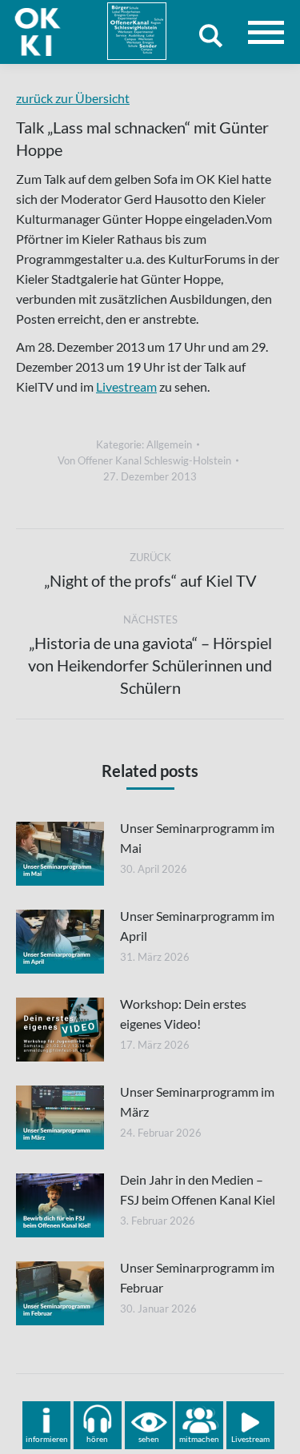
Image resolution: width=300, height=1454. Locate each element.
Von (144, 460)
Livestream (126, 386)
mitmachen (199, 1439)
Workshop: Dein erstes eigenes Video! (183, 1013)
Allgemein (169, 444)
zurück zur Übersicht (73, 98)
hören (97, 1439)
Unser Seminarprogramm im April (197, 925)
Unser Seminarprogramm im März (197, 1101)
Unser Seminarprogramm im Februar (197, 1277)
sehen (148, 1439)
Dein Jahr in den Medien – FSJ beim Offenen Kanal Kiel (197, 1189)
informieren (47, 1439)
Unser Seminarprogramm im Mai (197, 837)
